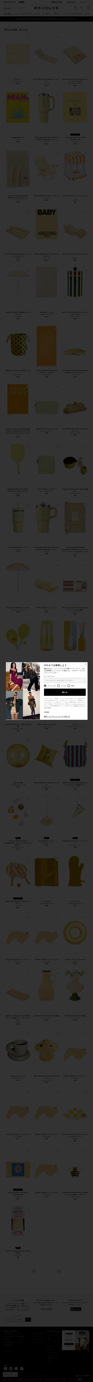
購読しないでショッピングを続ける (57, 716)
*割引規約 (46, 712)
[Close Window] (86, 664)
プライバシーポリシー (78, 704)
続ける (65, 692)
